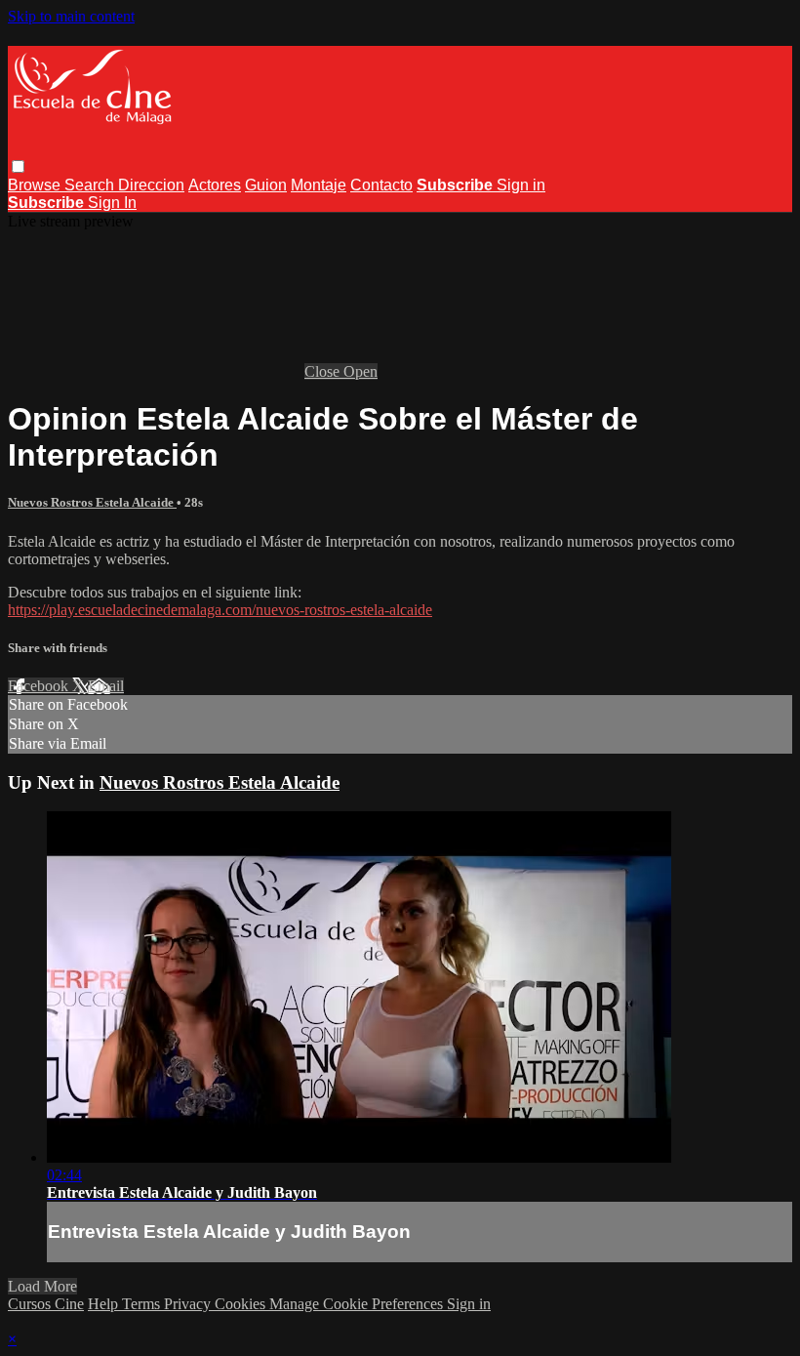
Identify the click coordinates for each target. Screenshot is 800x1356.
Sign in (521, 185)
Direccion (151, 185)
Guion (266, 185)
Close (323, 371)
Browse (36, 185)
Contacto (381, 185)
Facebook (40, 686)
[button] (18, 166)
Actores (214, 185)
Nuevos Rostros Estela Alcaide (92, 502)
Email (106, 686)
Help (105, 1303)
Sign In (112, 202)
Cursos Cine (46, 1303)
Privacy (189, 1303)
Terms (143, 1303)
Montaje (318, 185)
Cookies (242, 1303)
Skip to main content (71, 16)
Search (91, 185)
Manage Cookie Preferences (358, 1303)
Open (360, 371)
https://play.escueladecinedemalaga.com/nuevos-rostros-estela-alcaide (220, 609)
